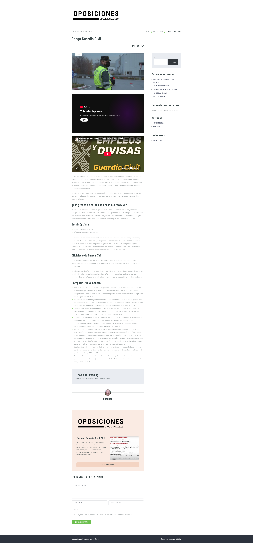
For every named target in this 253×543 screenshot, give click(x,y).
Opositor (107, 398)
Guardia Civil (157, 140)
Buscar (157, 58)
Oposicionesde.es (79, 539)
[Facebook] (179, 6)
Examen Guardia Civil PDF (90, 438)
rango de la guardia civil (161, 86)
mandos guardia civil (160, 93)
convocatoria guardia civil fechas (165, 89)
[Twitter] (170, 6)
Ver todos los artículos (82, 32)
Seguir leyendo (108, 465)
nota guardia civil (159, 97)
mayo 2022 (156, 126)
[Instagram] (175, 6)
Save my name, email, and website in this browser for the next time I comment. (103, 515)
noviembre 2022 (158, 123)
